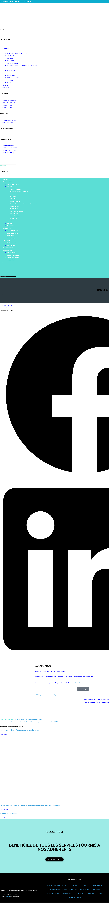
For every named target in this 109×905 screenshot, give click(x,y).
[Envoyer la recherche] (17, 276)
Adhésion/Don (11, 252)
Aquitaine (13, 194)
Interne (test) (11, 260)
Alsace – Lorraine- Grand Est (19, 191)
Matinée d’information (8, 813)
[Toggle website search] (3, 262)
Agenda (9, 223)
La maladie (7, 228)
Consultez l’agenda (53, 695)
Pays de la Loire (15, 216)
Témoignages (11, 238)
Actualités (6, 240)
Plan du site (15, 894)
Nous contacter (8, 248)
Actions (9, 187)
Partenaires (10, 226)
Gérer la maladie (12, 233)
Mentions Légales (6, 894)
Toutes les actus (12, 243)
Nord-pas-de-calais (16, 211)
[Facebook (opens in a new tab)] (3, 15)
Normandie (14, 213)
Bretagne (13, 196)
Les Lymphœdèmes (13, 230)
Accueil (5, 179)
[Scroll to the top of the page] (0, 903)
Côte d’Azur (14, 199)
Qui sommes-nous (13, 184)
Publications (11, 245)
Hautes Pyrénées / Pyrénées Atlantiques (23, 204)
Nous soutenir (8, 250)
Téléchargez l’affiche (41, 695)
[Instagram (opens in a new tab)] (3, 18)
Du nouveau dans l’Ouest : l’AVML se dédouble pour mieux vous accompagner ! (30, 805)
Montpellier (14, 208)
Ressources (10, 235)
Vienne (12, 221)
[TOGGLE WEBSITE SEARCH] (0, 159)
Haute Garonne (15, 201)
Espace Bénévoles (13, 257)
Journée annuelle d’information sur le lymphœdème (19, 730)
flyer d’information (81, 683)
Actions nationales (16, 189)
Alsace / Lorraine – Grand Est (57, 885)
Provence (13, 218)
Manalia (7, 896)
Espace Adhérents (13, 255)
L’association (7, 182)
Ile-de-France (14, 206)
